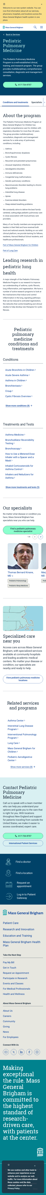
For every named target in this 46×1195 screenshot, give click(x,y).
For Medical (16, 988)
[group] (18, 566)
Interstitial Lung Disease (20, 727)
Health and (14, 994)
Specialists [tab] (36, 102)
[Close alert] (41, 4)
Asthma (14, 434)
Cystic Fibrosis (18, 396)
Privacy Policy (13, 1188)
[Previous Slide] (35, 536)
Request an (16, 972)
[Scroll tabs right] (44, 102)
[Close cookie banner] (34, 1166)
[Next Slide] (40, 536)
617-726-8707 (24, 84)
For (10, 1037)
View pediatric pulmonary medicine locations (23, 679)
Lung (13, 743)
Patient (11, 923)
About (8, 1010)
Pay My (8, 962)
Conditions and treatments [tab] (15, 102)
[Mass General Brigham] (13, 27)
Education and (17, 935)
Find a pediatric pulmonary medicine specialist (23, 530)
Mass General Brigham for (21, 750)
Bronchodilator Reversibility (19, 442)
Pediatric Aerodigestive (20, 759)
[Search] (35, 27)
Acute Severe (16, 375)
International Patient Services (23, 843)
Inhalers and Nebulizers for (19, 476)
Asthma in (15, 380)
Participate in (15, 978)
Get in (9, 967)
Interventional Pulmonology (22, 736)
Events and (13, 983)
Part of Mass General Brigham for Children (20, 245)
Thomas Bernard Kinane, (20, 574)
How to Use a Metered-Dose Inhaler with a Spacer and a (20, 457)
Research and (18, 929)
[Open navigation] (41, 27)
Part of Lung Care (10, 250)
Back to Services (13, 34)
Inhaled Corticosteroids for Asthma (19, 467)
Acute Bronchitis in (19, 369)
